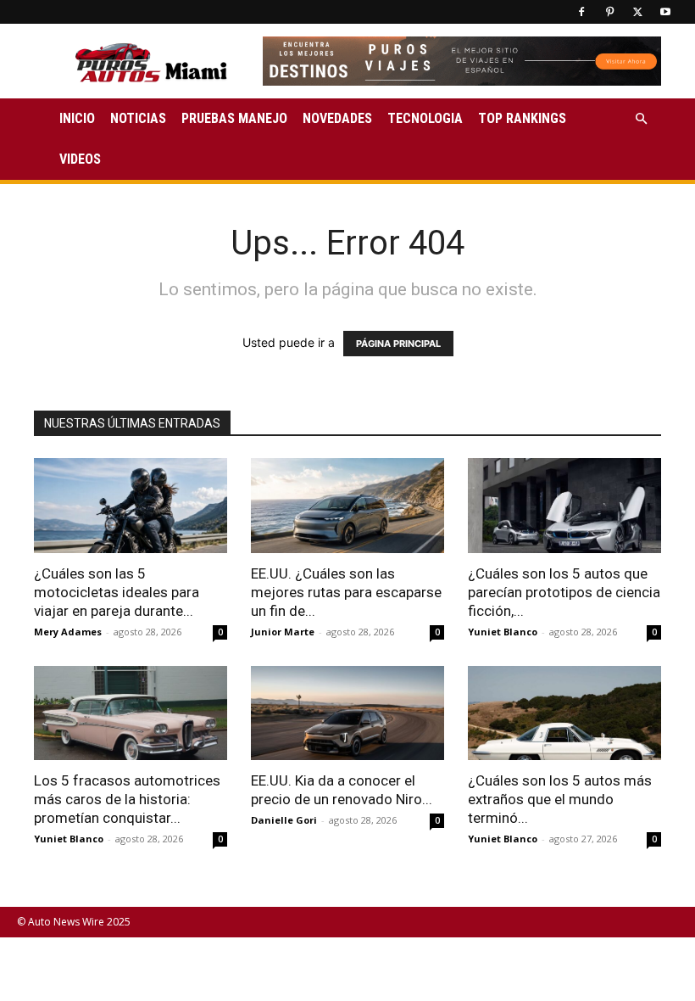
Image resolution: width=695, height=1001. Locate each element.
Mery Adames (68, 631)
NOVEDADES (337, 118)
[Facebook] (581, 12)
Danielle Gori (284, 820)
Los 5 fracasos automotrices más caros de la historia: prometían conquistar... (127, 799)
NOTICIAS (138, 118)
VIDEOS (80, 159)
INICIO (77, 118)
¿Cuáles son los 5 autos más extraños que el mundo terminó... (560, 799)
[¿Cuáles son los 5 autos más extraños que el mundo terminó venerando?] (564, 713)
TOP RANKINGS (522, 118)
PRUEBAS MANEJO (234, 118)
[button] (640, 119)
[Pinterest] (609, 12)
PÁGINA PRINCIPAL (398, 344)
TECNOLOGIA (425, 118)
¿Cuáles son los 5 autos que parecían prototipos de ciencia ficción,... (564, 592)
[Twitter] (637, 12)
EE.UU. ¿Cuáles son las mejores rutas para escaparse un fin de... (346, 592)
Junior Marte (282, 631)
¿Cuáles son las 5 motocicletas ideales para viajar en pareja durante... (116, 592)
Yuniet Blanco (502, 631)
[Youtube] (665, 12)
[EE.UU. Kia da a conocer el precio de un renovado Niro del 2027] (347, 713)
